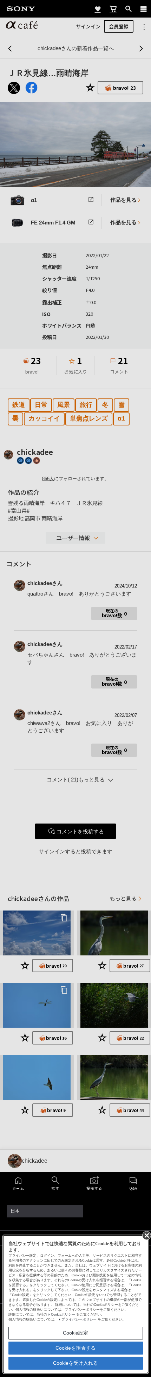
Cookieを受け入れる (75, 1363)
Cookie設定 (75, 1333)
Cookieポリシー (63, 1314)
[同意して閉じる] (146, 1235)
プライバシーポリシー (79, 1319)
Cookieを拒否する (75, 1348)
